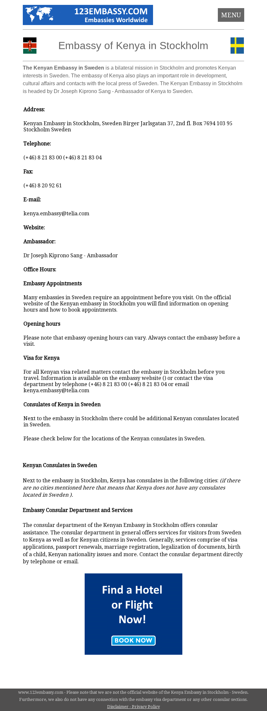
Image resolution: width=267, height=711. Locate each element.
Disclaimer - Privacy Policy (133, 706)
